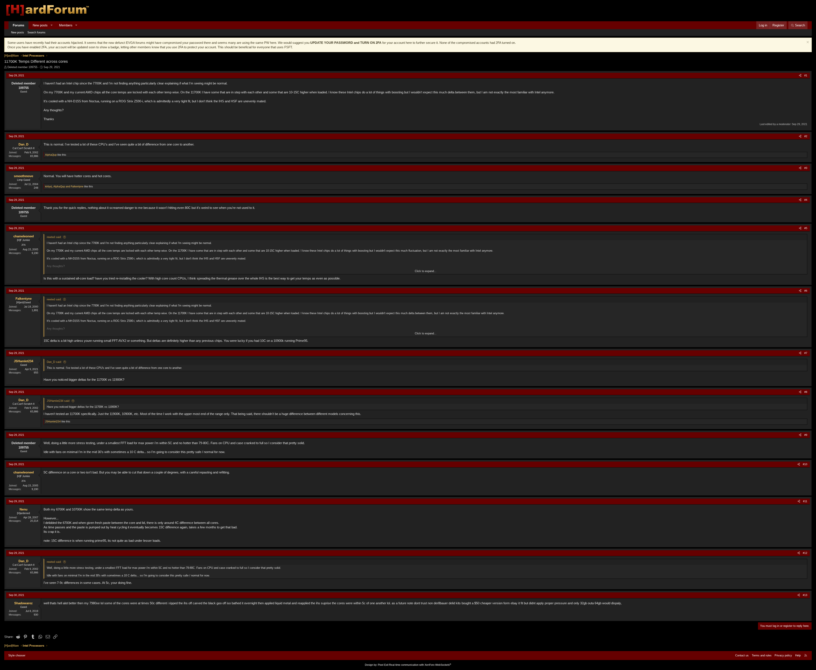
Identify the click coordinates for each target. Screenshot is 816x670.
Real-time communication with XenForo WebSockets (420, 664)
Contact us (742, 655)
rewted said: (54, 237)
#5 (805, 228)
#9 (805, 434)
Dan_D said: (54, 362)
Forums (18, 25)
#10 (805, 464)
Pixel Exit (383, 664)
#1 (805, 75)
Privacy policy (783, 655)
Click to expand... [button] (425, 271)
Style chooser (16, 655)
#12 (805, 553)
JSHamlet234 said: (58, 400)
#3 (805, 168)
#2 (805, 136)
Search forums (36, 32)
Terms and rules (762, 655)
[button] (51, 25)
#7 (805, 353)
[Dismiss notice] (807, 42)
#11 (805, 501)
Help (798, 655)
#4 (805, 199)
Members (65, 25)
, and (64, 186)
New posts (40, 25)
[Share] (800, 75)
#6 (805, 290)
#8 (805, 392)
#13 (805, 595)
